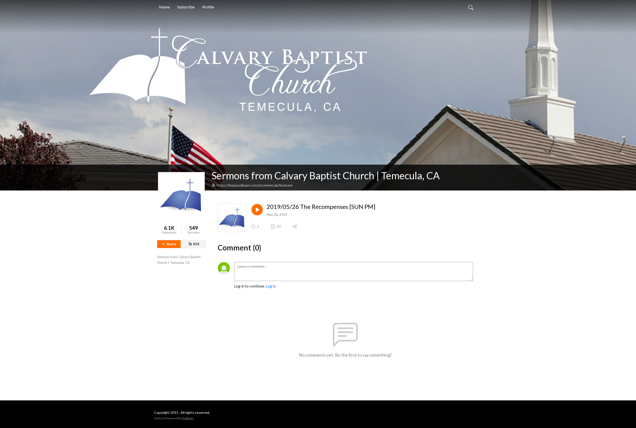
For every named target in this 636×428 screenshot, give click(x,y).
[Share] (295, 226)
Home (164, 6)
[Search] (470, 7)
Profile (208, 6)
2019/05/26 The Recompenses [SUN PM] (321, 206)
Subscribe (186, 6)
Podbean (188, 418)
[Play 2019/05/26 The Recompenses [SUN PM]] (257, 209)
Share (171, 244)
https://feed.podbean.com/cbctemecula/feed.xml (254, 185)
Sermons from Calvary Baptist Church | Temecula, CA (326, 176)
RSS (196, 244)
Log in (271, 286)
